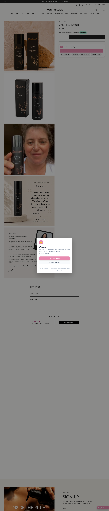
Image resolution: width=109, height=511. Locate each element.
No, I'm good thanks (54, 262)
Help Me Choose (54, 258)
